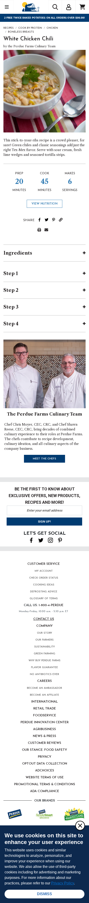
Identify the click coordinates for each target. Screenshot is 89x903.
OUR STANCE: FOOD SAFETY (44, 750)
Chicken (52, 28)
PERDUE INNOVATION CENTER (45, 722)
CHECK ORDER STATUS (43, 578)
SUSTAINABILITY (44, 647)
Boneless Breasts (21, 32)
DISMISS (44, 894)
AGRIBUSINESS (44, 729)
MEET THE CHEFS (44, 458)
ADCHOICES (44, 770)
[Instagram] (50, 539)
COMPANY (44, 626)
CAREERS (44, 681)
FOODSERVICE (44, 715)
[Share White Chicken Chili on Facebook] (41, 219)
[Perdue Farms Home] (30, 6)
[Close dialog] (80, 825)
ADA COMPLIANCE (44, 791)
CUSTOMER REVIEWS (44, 743)
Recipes (8, 28)
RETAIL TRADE (44, 708)
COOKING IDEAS (43, 585)
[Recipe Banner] (44, 374)
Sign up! (44, 521)
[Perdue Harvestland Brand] (74, 813)
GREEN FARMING (44, 654)
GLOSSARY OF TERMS (44, 598)
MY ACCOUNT (44, 571)
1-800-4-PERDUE (51, 605)
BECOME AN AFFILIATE (44, 695)
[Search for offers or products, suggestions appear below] (55, 7)
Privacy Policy (62, 883)
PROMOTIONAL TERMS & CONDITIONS (44, 784)
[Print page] (40, 229)
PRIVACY (44, 757)
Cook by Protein (30, 28)
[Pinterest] (60, 539)
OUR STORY (44, 633)
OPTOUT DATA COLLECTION (44, 763)
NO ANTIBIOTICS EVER (44, 674)
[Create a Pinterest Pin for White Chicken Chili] (55, 219)
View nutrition (44, 203)
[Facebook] (31, 539)
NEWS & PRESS (44, 736)
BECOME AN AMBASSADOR (44, 688)
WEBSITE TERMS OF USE (45, 777)
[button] (69, 6)
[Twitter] (40, 539)
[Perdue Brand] (15, 813)
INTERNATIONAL (44, 701)
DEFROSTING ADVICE (43, 592)
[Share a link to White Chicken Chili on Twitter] (48, 219)
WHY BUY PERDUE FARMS (44, 660)
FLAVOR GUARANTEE (44, 667)
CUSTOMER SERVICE (43, 564)
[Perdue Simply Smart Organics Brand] (45, 813)
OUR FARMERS (44, 640)
